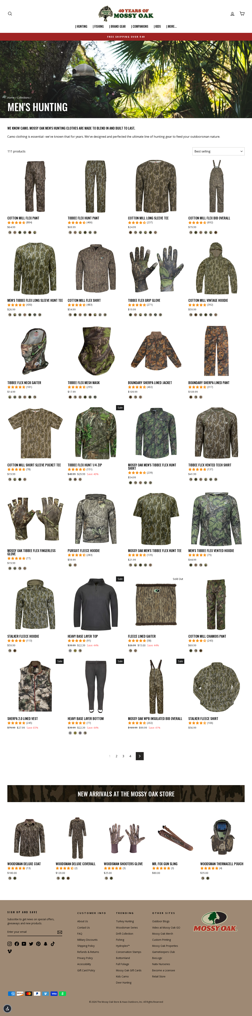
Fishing (120, 939)
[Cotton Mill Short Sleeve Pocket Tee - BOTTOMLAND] (25, 479)
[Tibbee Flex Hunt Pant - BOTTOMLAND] (75, 232)
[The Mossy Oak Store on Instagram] (9, 944)
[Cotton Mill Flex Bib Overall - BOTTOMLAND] (201, 232)
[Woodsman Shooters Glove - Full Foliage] (111, 878)
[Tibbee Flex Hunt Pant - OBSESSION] (95, 232)
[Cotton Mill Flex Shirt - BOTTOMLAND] (80, 315)
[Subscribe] (59, 932)
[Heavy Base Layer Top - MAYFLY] (75, 650)
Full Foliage (122, 964)
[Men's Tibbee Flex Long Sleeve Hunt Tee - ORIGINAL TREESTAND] (35, 315)
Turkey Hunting (125, 921)
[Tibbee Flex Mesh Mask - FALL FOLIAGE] (70, 397)
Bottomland (123, 958)
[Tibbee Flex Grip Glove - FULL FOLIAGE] (130, 315)
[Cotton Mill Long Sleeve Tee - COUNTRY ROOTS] (145, 232)
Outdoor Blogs (161, 921)
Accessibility (84, 964)
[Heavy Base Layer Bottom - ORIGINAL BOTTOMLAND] (85, 733)
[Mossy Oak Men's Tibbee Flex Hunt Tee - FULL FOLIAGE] (140, 565)
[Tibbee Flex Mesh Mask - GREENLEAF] (90, 397)
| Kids (157, 26)
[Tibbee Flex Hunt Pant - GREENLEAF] (90, 232)
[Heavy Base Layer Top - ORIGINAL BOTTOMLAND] (80, 650)
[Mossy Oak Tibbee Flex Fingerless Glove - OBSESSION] (10, 568)
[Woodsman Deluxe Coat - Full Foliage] (15, 878)
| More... (171, 26)
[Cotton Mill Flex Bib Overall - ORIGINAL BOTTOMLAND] (191, 232)
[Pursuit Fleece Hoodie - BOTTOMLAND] (75, 565)
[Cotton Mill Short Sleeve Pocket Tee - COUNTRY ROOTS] (15, 479)
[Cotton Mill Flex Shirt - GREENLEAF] (85, 315)
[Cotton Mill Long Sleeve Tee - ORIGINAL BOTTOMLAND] (135, 232)
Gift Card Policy (86, 970)
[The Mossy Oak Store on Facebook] (17, 944)
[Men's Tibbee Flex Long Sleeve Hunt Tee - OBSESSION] (40, 315)
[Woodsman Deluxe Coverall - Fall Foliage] (68, 878)
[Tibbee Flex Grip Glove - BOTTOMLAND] (135, 315)
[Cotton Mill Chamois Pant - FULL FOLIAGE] (191, 650)
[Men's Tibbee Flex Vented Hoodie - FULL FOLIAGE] (191, 565)
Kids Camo (122, 976)
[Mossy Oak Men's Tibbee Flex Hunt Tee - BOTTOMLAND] (150, 565)
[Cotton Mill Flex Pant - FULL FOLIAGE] (20, 232)
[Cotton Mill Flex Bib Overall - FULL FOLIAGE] (196, 232)
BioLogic (157, 958)
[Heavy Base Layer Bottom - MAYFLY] (75, 733)
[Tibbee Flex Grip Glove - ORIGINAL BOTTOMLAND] (150, 315)
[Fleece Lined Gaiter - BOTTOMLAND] (135, 650)
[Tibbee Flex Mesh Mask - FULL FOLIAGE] (85, 397)
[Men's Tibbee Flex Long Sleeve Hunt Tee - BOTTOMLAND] (25, 315)
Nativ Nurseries (161, 964)
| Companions (139, 26)
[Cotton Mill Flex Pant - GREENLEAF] (25, 232)
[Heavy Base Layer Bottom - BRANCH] (80, 733)
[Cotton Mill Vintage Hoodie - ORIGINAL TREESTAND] (211, 315)
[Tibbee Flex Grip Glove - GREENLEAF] (145, 315)
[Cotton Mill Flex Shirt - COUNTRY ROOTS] (95, 315)
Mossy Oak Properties (165, 946)
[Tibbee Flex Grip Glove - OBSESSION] (160, 315)
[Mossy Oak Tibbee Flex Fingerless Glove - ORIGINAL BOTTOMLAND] (20, 568)
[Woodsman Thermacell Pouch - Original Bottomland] (203, 878)
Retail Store (158, 976)
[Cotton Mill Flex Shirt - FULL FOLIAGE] (75, 315)
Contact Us (83, 927)
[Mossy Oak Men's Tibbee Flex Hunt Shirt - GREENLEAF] (145, 482)
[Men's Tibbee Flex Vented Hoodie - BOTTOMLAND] (196, 565)
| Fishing (98, 26)
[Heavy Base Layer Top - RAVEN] (70, 650)
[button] (7, 1008)
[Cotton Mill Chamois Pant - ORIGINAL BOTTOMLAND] (196, 650)
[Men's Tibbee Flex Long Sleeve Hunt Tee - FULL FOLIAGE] (30, 315)
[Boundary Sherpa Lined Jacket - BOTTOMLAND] (140, 397)
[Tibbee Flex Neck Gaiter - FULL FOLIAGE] (30, 397)
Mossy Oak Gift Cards (128, 970)
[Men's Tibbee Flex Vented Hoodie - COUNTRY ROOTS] (206, 565)
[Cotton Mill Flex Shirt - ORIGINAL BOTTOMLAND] (70, 315)
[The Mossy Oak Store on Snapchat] (45, 944)
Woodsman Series (127, 927)
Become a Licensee (163, 970)
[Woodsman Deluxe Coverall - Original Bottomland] (58, 878)
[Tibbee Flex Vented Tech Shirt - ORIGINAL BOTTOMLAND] (191, 479)
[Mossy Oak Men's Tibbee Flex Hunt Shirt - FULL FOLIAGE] (130, 482)
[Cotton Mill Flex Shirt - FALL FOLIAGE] (90, 315)
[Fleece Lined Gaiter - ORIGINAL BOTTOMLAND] (130, 650)
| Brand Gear (117, 26)
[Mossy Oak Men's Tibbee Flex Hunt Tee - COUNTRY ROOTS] (135, 565)
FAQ (79, 933)
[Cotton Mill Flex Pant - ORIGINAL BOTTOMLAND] (10, 232)
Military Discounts (87, 939)
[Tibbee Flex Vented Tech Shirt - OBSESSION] (216, 479)
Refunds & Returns (88, 952)
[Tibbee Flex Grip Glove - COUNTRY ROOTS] (140, 315)
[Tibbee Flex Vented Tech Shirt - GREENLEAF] (211, 479)
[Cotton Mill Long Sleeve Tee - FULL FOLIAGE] (150, 232)
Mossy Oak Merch (162, 933)
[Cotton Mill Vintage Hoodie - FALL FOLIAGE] (196, 315)
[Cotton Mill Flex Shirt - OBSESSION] (105, 315)
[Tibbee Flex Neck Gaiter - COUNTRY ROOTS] (10, 397)
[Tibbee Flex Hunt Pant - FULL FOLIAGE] (85, 232)
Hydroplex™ (123, 946)
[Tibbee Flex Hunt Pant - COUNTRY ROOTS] (80, 232)
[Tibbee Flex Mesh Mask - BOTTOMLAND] (80, 397)
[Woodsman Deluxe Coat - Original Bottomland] (10, 878)
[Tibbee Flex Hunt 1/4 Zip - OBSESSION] (70, 479)
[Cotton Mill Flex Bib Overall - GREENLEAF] (206, 232)
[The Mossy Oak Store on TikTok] (53, 944)
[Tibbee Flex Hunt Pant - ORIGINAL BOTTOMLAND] (70, 232)
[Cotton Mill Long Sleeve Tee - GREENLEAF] (140, 232)
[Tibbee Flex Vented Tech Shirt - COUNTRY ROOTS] (206, 479)
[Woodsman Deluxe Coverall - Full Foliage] (63, 878)
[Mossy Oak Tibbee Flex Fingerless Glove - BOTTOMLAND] (25, 568)
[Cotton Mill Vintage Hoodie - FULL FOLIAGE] (206, 315)
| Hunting (81, 26)
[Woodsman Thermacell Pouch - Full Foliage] (208, 878)
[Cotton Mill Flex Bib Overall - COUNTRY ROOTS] (211, 232)
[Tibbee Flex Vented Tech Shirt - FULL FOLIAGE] (196, 479)
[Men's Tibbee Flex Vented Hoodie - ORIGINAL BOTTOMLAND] (201, 565)
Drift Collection (124, 933)
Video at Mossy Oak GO (166, 927)
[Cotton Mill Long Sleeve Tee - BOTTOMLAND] (155, 232)
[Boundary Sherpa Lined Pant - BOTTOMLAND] (201, 397)
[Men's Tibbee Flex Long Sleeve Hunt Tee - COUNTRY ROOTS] (15, 315)
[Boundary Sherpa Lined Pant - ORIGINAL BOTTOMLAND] (196, 397)
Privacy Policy (85, 958)
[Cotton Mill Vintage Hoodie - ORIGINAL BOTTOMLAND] (191, 315)
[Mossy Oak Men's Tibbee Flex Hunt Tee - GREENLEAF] (145, 565)
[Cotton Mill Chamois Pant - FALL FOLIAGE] (201, 650)
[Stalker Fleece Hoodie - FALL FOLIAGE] (15, 650)
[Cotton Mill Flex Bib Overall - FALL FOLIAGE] (216, 232)
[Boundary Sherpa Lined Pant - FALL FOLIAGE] (191, 397)
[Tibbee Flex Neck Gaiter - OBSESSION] (20, 397)
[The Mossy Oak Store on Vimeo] (9, 951)
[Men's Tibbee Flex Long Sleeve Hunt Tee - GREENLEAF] (20, 315)
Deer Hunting (123, 982)
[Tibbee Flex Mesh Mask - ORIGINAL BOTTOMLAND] (75, 397)
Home (11, 97)
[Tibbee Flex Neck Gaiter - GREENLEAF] (15, 397)
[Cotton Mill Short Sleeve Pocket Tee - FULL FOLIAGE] (20, 479)
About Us (82, 921)
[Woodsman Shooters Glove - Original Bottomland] (106, 878)
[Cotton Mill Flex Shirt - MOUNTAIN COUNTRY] (100, 315)
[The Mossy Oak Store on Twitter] (31, 944)
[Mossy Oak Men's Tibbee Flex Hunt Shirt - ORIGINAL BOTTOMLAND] (135, 482)
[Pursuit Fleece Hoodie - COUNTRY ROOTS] (70, 565)
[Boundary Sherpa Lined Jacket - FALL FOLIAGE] (130, 397)
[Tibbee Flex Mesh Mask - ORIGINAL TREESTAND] (95, 397)
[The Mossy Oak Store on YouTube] (24, 944)
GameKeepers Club (163, 952)
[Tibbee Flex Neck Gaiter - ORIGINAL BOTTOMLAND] (35, 397)
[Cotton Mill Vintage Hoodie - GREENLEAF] (201, 315)
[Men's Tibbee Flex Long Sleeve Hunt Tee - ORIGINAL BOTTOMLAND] (10, 315)
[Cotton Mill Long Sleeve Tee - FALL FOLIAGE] (130, 232)
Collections (23, 97)
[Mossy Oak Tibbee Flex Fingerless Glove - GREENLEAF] (15, 568)
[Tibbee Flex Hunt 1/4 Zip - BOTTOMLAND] (80, 479)
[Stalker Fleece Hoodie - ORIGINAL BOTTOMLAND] (10, 650)
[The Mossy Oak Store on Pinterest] (38, 944)
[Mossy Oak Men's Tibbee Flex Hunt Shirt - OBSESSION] (150, 482)
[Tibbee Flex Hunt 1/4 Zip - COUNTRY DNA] (75, 479)
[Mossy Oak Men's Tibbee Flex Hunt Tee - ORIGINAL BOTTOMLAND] (130, 565)
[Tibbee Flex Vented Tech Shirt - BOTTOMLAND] (201, 479)
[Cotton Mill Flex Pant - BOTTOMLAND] (15, 232)
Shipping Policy (86, 946)
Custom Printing (161, 939)
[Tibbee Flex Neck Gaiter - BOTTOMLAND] (25, 397)
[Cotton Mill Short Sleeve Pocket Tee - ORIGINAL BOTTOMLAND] (10, 479)
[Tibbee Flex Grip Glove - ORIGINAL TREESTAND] (155, 315)
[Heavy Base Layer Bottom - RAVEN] (70, 733)
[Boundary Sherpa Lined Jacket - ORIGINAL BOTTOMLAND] (135, 397)
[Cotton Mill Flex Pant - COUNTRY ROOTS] (35, 232)
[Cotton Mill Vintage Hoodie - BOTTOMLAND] (216, 315)
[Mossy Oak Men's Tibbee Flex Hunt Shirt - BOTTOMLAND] (140, 482)
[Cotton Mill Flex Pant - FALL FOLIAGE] (30, 232)
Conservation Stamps (128, 952)
